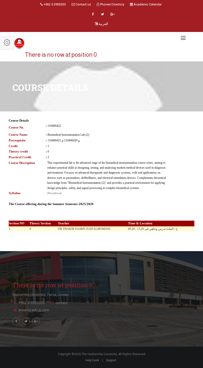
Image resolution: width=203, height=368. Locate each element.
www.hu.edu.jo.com (34, 310)
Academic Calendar (147, 4)
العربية (103, 24)
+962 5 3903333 (54, 4)
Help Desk (92, 360)
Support (111, 360)
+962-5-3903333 (31, 303)
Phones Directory (111, 4)
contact (62, 303)
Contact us (83, 4)
